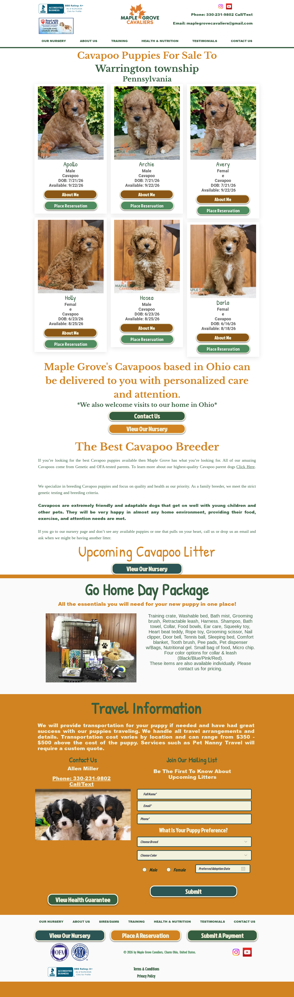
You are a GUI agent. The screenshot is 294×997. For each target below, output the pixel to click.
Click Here (245, 466)
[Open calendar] (243, 869)
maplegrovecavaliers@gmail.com (220, 23)
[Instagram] (221, 6)
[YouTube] (229, 6)
